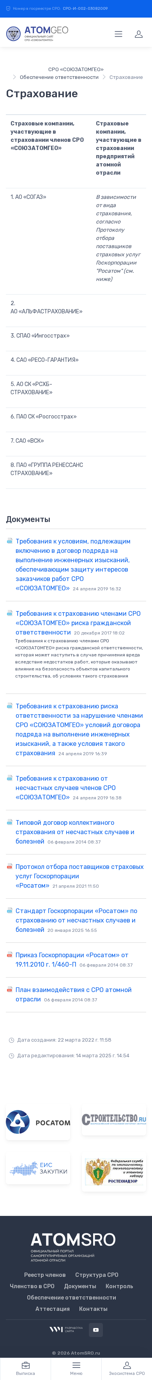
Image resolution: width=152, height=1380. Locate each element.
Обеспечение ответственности (59, 77)
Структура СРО (96, 1275)
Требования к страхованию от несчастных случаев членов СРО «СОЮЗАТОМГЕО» (69, 788)
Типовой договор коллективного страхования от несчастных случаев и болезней (75, 832)
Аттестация (52, 1309)
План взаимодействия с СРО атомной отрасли (74, 994)
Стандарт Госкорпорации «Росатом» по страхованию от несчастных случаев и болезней (76, 920)
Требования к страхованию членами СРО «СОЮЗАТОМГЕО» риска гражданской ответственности (78, 623)
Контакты (93, 1309)
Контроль (119, 1286)
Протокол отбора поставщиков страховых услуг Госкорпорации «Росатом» (80, 876)
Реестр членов (45, 1275)
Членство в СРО (32, 1286)
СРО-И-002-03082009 (85, 8)
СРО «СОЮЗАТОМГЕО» (76, 69)
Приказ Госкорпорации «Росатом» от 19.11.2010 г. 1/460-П (74, 959)
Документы (80, 1286)
